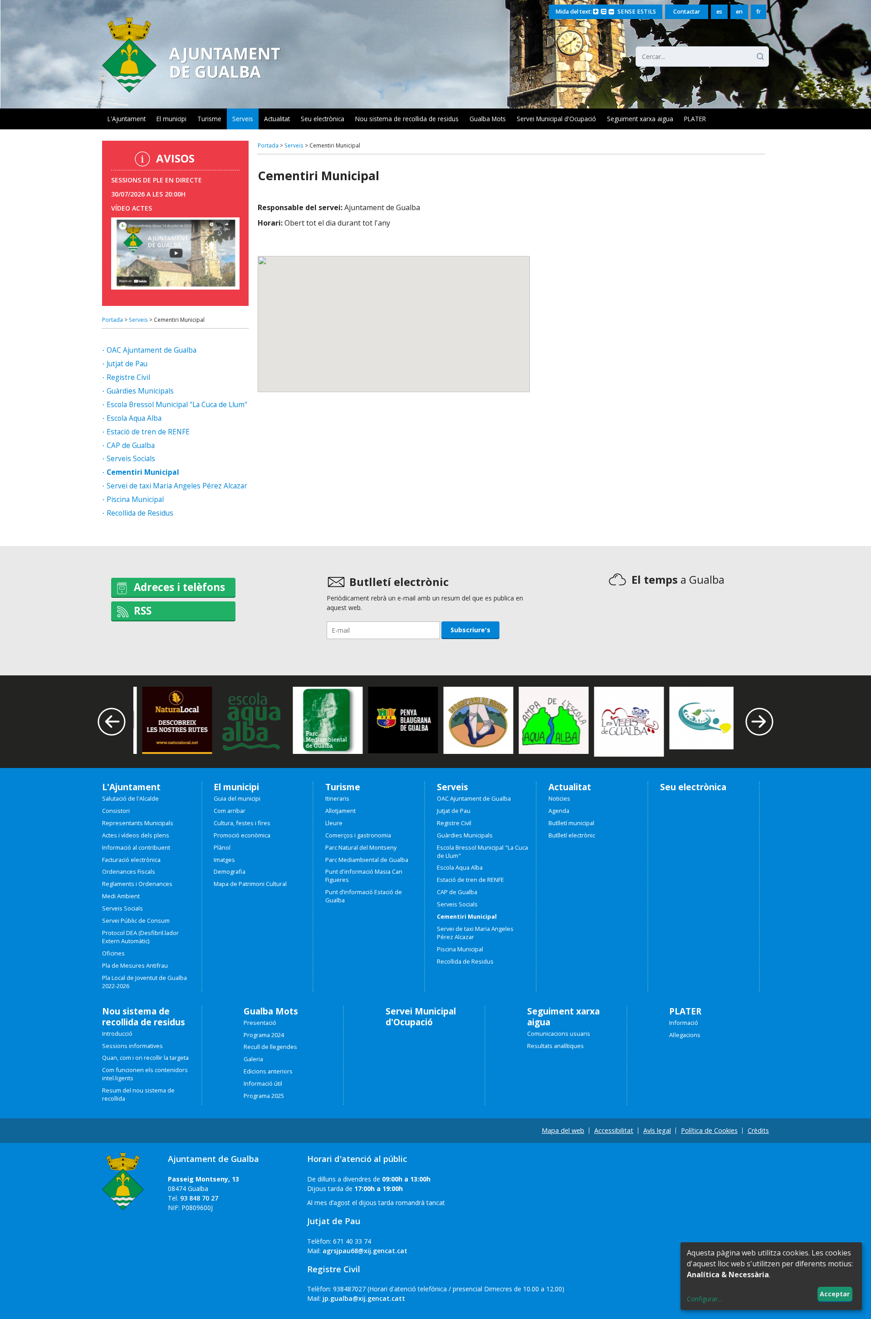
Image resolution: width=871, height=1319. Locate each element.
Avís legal (657, 1130)
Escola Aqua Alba (134, 419)
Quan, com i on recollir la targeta (145, 1058)
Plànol (222, 847)
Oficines (113, 953)
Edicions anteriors (268, 1071)
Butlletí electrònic (571, 835)
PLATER (695, 118)
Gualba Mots (488, 118)
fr (758, 11)
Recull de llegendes (270, 1047)
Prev (112, 722)
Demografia (229, 872)
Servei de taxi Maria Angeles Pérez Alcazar (177, 486)
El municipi (171, 118)
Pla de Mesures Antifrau (135, 966)
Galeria (253, 1059)
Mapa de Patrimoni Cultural (250, 884)
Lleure (334, 823)
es (719, 11)
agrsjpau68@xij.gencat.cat (365, 1250)
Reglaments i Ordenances (137, 884)
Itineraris (337, 798)
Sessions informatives (132, 1046)
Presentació (260, 1023)
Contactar (686, 11)
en (739, 11)
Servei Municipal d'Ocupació (556, 118)
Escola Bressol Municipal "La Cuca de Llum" (177, 405)
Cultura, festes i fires (242, 823)
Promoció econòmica (242, 835)
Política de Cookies (709, 1130)
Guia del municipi (237, 798)
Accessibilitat (613, 1130)
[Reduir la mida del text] (611, 12)
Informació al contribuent (136, 847)
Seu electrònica (322, 118)
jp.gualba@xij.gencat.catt (364, 1298)
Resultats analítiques (555, 1046)
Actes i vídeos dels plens (135, 835)
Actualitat (277, 118)
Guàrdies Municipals (140, 391)
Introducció (117, 1034)
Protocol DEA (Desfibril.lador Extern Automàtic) (140, 937)
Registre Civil (128, 378)
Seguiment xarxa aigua (640, 118)
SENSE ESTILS (636, 11)
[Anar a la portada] (123, 1178)
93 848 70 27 (199, 1198)
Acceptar (835, 1293)
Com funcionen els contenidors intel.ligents (145, 1074)
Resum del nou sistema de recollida (138, 1094)
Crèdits (758, 1130)
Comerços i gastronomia (358, 835)
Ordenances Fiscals (128, 872)
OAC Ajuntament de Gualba (151, 350)
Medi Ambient (121, 896)
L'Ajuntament (127, 118)
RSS (143, 611)
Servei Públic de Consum (136, 921)
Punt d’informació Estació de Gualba (363, 896)
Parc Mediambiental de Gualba (366, 860)
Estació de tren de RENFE (148, 432)
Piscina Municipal (135, 500)
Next (759, 722)
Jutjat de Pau (127, 364)
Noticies (559, 798)
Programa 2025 (264, 1096)
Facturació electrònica (131, 860)
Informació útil (263, 1084)
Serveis (242, 118)
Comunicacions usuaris (558, 1034)
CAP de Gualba (131, 446)
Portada (112, 319)
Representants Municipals (137, 823)
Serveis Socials (131, 459)
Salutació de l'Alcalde (130, 798)
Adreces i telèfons (179, 587)
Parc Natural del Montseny (360, 847)
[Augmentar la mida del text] (596, 12)
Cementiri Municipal (143, 473)
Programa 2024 (264, 1035)
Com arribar (229, 811)
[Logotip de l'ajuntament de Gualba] (191, 90)
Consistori (116, 811)
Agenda (558, 811)
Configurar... (704, 1298)
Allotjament (340, 811)
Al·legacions (684, 1035)
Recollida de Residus (140, 513)
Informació (683, 1023)
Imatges (224, 860)
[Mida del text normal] (604, 12)
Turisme (209, 118)
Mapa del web (563, 1130)
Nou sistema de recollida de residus (407, 118)
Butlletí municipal (571, 823)
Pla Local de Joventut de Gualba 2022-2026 (144, 982)
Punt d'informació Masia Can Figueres (363, 876)
